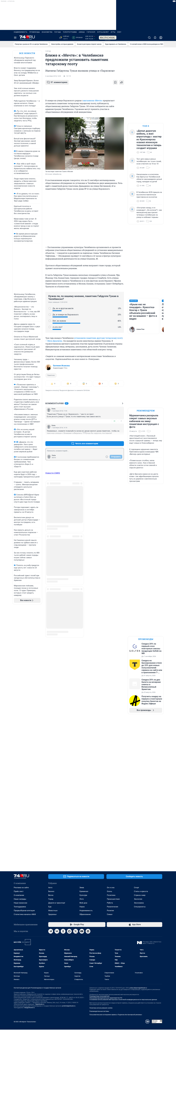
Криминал (83, 891)
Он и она (110, 887)
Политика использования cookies (100, 1008)
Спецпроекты (140, 907)
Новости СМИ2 (52, 473)
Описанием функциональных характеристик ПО (105, 998)
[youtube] (81, 931)
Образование (85, 914)
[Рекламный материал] (107, 37)
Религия (110, 910)
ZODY (119, 32)
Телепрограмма (70, 32)
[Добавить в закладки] (115, 82)
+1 (114, 438)
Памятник (51, 375)
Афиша (82, 32)
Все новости (27, 53)
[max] (69, 931)
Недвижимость (20, 32)
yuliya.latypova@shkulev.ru (138, 988)
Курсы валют (103, 32)
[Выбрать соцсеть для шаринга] (121, 82)
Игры (113, 32)
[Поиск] (149, 37)
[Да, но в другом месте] (49, 308)
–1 (121, 421)
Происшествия (113, 899)
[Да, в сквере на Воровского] (49, 314)
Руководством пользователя (99, 996)
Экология (138, 899)
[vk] (56, 931)
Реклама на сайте (21, 887)
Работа (110, 903)
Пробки (77, 38)
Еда (49, 907)
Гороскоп (91, 32)
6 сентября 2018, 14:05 (53, 76)
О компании (19, 895)
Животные (52, 910)
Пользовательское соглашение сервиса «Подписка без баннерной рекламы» (115, 1014)
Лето (81, 899)
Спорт (136, 887)
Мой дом (83, 903)
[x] (75, 931)
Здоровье (52, 914)
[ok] (63, 931)
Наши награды (20, 899)
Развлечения (112, 907)
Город (50, 899)
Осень (109, 891)
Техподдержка (20, 907)
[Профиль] (161, 37)
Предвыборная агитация (24, 910)
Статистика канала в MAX (25, 914)
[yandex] (88, 931)
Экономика (139, 903)
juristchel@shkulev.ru (68, 1006)
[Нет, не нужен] (49, 320)
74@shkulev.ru (39, 1004)
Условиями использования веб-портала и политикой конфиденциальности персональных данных (123, 999)
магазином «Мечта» (92, 100)
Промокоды (34, 32)
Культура (83, 895)
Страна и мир (139, 895)
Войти (54, 457)
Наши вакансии (20, 903)
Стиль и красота (141, 891)
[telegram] (50, 931)
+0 (114, 421)
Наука (82, 907)
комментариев (59, 82)
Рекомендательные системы (99, 1011)
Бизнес (51, 891)
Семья (109, 914)
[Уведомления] (155, 37)
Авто (50, 887)
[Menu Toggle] (15, 37)
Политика (111, 895)
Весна (50, 895)
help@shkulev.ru (29, 1007)
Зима (81, 887)
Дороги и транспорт (56, 903)
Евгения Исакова (61, 365)
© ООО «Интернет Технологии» (25, 1022)
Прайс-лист (18, 891)
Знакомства (47, 32)
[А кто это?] (49, 327)
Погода (57, 32)
